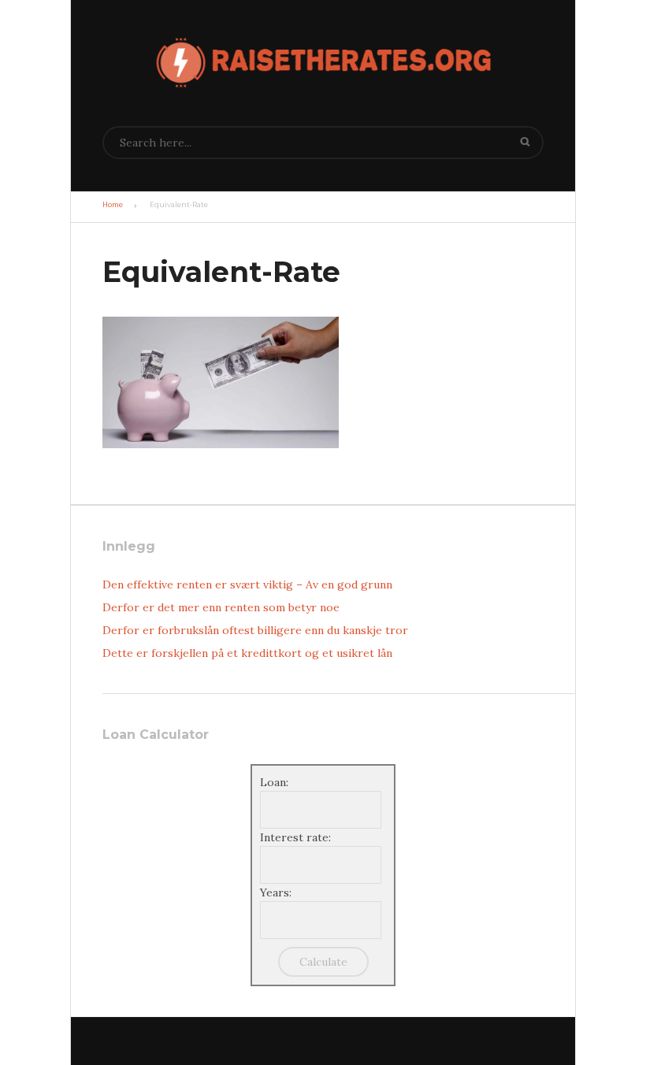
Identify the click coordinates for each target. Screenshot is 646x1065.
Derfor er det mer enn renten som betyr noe (221, 607)
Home (112, 205)
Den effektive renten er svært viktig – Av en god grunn (247, 584)
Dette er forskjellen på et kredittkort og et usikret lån (247, 653)
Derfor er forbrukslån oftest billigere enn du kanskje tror (255, 630)
